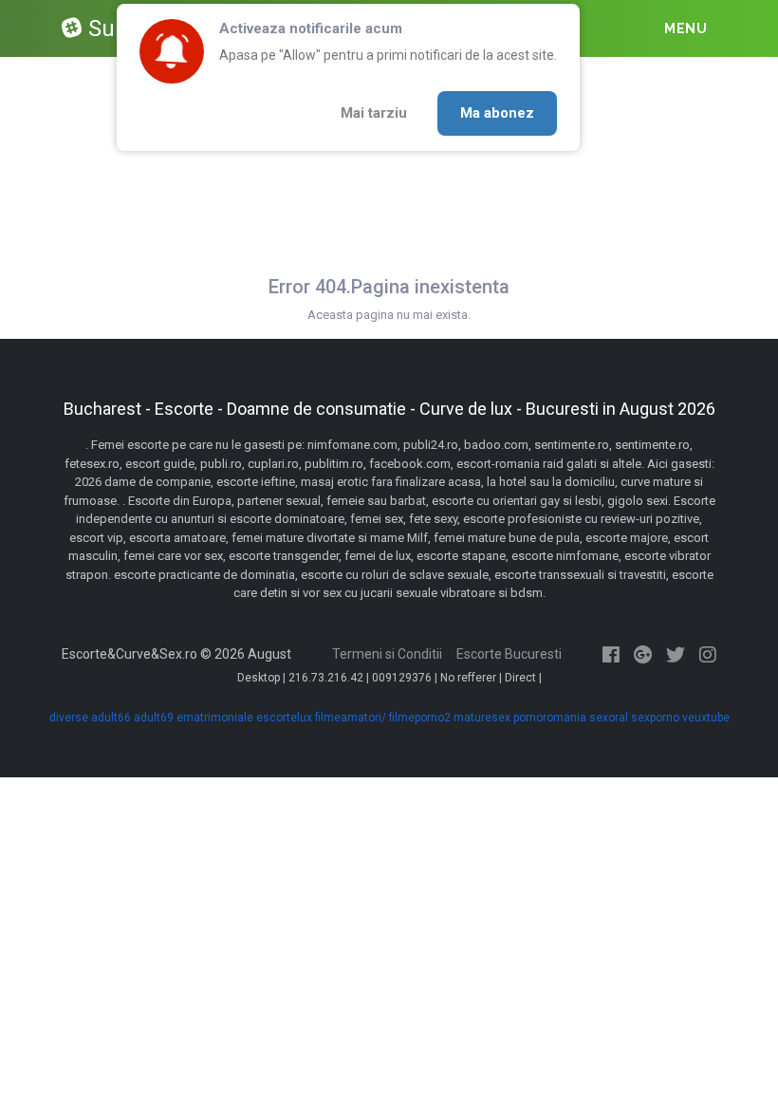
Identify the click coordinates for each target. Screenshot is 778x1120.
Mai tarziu (374, 112)
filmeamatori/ (350, 717)
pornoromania (549, 717)
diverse (68, 717)
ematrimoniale (214, 717)
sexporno (655, 717)
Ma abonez (497, 112)
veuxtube (706, 717)
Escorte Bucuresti (509, 654)
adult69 (154, 717)
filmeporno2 (420, 717)
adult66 (111, 717)
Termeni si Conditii (387, 654)
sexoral (608, 717)
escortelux (284, 717)
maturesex (482, 717)
